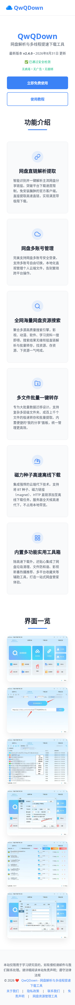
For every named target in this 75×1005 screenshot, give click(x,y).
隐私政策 (33, 991)
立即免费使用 (37, 83)
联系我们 (54, 991)
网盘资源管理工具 (45, 996)
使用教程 (37, 99)
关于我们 (13, 991)
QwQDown (28, 7)
